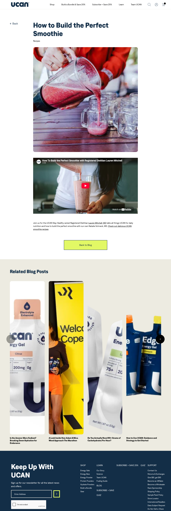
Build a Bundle (86, 488)
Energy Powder (86, 477)
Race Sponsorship (155, 488)
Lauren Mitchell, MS (97, 223)
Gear (82, 491)
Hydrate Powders (87, 484)
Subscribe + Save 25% (102, 4)
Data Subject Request (156, 505)
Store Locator (153, 498)
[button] (10, 339)
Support (152, 465)
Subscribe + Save (105, 490)
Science (100, 474)
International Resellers (156, 502)
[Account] (156, 4)
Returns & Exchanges (156, 474)
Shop (52, 4)
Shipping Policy (154, 491)
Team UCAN (136, 4)
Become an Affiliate (155, 481)
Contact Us (152, 470)
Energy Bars (85, 474)
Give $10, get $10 (154, 477)
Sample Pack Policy (155, 495)
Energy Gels (85, 470)
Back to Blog (85, 245)
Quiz (99, 495)
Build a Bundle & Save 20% (73, 4)
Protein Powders (87, 481)
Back (15, 23)
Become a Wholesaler (156, 484)
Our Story (100, 470)
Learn (121, 4)
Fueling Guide (102, 481)
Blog (99, 485)
